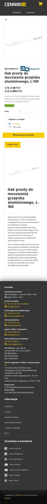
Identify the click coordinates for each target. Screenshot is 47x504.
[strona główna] (6, 20)
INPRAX (8, 498)
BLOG (7, 433)
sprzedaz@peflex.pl (14, 344)
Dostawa (8, 412)
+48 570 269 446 (13, 332)
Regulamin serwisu (11, 417)
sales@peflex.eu (12, 334)
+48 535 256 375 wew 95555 (17, 304)
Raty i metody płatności (13, 422)
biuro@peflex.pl (12, 306)
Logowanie (30, 12)
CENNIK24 (19, 495)
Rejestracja (17, 12)
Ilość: (7, 111)
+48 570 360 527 (12, 341)
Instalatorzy (9, 406)
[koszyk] (40, 3)
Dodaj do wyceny (24, 135)
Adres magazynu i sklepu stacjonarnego (22, 362)
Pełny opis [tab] (12, 144)
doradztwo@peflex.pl (15, 316)
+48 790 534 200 (13, 313)
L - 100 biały (15, 124)
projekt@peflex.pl (13, 325)
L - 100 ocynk (16, 127)
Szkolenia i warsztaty (12, 428)
